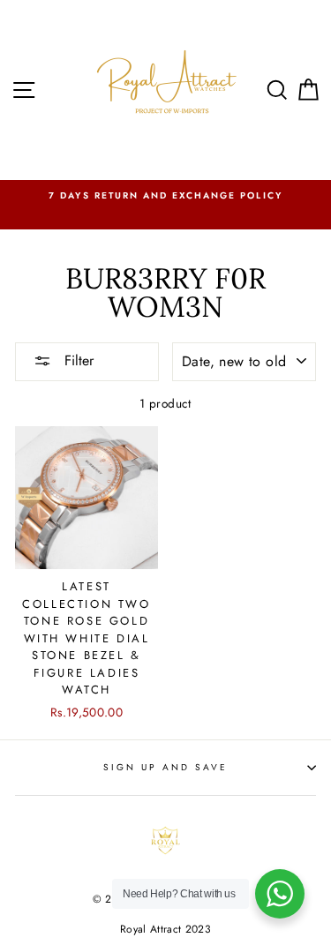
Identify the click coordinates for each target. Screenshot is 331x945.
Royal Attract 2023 (165, 929)
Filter (77, 360)
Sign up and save (166, 767)
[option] (165, 196)
